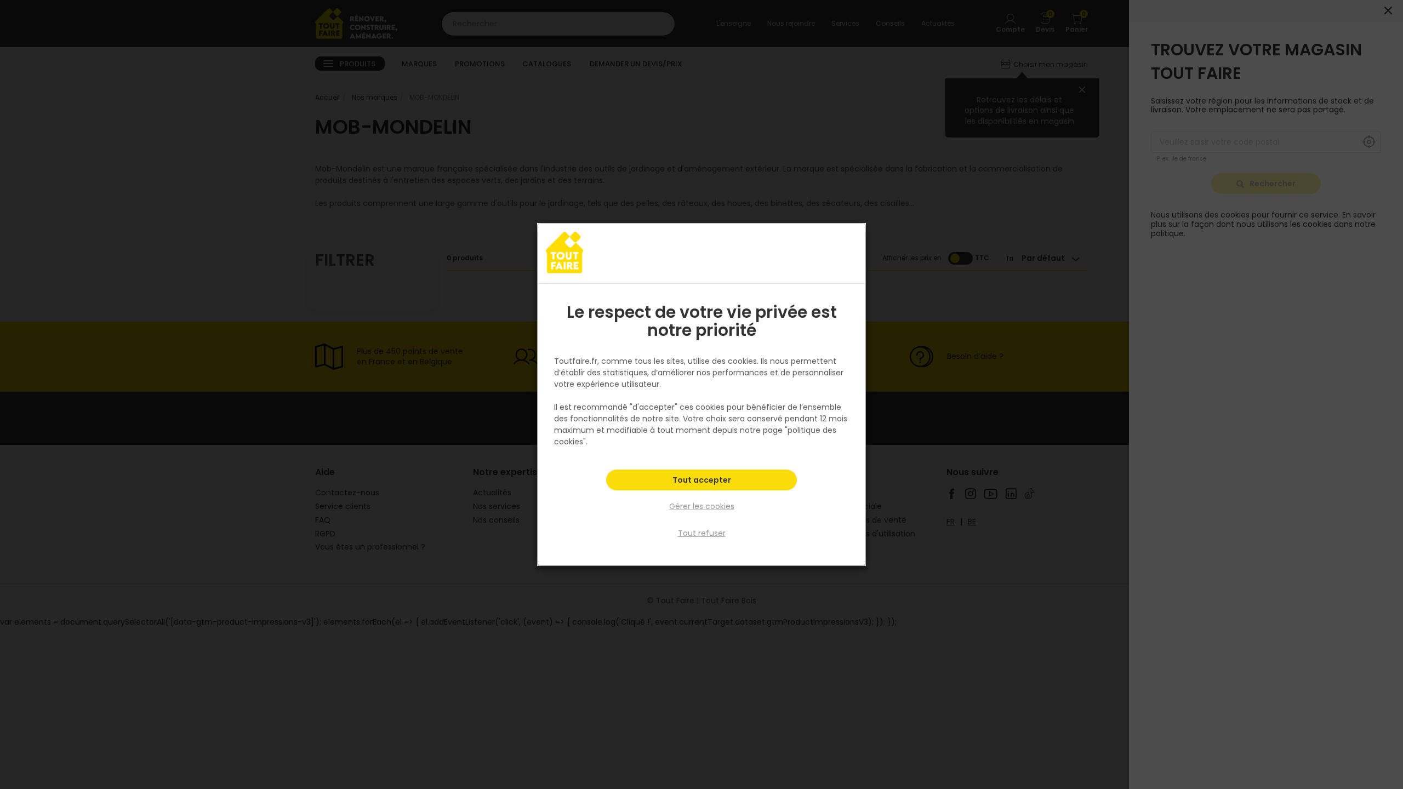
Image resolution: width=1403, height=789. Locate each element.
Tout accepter (701, 479)
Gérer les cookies (701, 506)
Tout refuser (702, 533)
